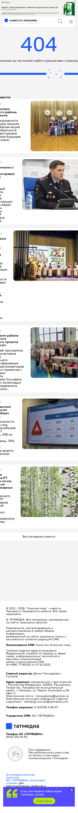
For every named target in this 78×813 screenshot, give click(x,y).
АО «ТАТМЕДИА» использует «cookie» (25, 781)
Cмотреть (44, 801)
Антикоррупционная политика (20, 776)
